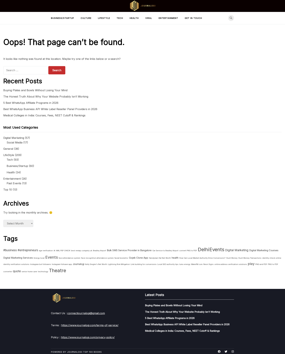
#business (10, 250)
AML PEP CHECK (63, 251)
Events (51, 257)
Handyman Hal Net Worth (160, 258)
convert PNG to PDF (188, 251)
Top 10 (7, 189)
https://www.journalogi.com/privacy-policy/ (88, 337)
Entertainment (168, 18)
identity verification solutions (16, 264)
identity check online (271, 258)
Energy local (39, 258)
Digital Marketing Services (18, 257)
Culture (86, 18)
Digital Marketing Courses (263, 250)
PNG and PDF (261, 264)
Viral (148, 18)
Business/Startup (62, 18)
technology (43, 272)
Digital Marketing (13, 137)
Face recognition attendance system (97, 258)
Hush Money (232, 258)
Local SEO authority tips (167, 264)
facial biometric (121, 258)
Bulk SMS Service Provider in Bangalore (129, 250)
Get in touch (193, 18)
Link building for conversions (144, 264)
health (175, 257)
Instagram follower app (62, 264)
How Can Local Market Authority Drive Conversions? (202, 258)
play (251, 264)
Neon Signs (208, 264)
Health (134, 18)
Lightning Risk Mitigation (119, 264)
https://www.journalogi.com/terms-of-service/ (89, 325)
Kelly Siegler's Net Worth (96, 264)
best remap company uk (81, 251)
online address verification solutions (230, 264)
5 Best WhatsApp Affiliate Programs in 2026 (30, 102)
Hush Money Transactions (249, 258)
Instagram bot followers (40, 264)
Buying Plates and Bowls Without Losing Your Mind (35, 90)
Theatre (57, 270)
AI (54, 251)
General (8, 148)
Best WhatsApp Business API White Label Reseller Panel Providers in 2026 (50, 109)
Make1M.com (197, 264)
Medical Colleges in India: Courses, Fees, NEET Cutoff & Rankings (44, 115)
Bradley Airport (99, 251)
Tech (120, 18)
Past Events (14, 183)
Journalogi (78, 264)
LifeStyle (104, 18)
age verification (46, 251)
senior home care (29, 272)
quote (17, 271)
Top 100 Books (92, 352)
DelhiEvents (211, 249)
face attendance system (69, 258)
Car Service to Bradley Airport (165, 251)
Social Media (14, 142)
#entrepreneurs (28, 250)
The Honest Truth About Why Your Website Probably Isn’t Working (45, 96)
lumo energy (184, 264)
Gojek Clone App (138, 257)
